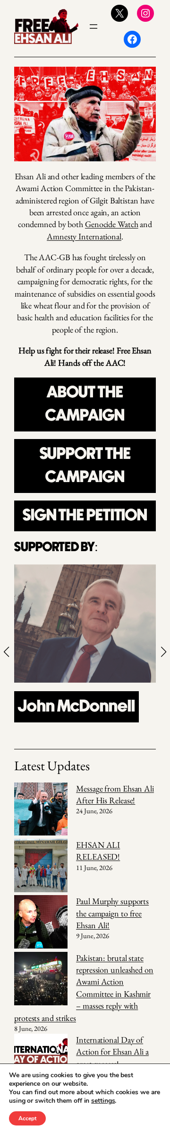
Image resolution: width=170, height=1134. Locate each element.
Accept (27, 1118)
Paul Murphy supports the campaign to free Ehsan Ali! (112, 913)
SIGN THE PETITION (85, 516)
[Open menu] (93, 26)
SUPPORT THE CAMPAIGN (85, 465)
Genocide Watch (111, 224)
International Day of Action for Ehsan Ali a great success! (112, 1051)
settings (103, 1101)
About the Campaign (84, 404)
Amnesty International (84, 236)
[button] (6, 652)
